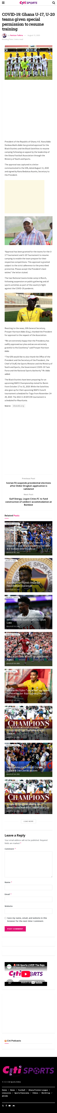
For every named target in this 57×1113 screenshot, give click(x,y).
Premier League (12, 524)
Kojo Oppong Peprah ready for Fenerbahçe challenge (23, 584)
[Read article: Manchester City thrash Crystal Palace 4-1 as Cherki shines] (28, 760)
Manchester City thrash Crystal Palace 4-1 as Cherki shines (25, 769)
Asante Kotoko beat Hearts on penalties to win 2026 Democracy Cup (28, 806)
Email (8, 894)
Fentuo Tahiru (16, 35)
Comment (10, 849)
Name (8, 882)
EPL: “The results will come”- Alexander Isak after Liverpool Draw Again (27, 656)
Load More (28, 821)
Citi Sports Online (14, 1082)
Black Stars (11, 560)
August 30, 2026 (14, 553)
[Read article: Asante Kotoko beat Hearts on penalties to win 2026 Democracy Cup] (28, 797)
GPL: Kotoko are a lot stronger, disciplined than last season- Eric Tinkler (26, 730)
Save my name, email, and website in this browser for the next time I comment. (27, 919)
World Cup (45, 1093)
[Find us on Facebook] (6, 1105)
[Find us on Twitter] (3, 1105)
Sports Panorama (21, 1093)
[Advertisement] (28, 110)
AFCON (5, 1096)
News (12, 1090)
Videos (35, 1093)
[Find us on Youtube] (9, 1105)
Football (21, 1090)
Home (4, 1090)
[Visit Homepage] (28, 2)
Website (9, 906)
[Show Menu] (3, 2)
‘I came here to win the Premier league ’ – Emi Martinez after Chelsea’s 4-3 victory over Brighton (28, 545)
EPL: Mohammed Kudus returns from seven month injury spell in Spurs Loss (28, 619)
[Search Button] (53, 2)
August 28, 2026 (14, 774)
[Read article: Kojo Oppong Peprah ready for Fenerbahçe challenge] (28, 575)
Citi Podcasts (14, 1040)
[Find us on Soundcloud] (13, 1105)
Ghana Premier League (15, 708)
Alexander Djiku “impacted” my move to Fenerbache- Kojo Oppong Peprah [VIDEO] (28, 693)
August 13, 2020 (34, 35)
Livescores (6, 1093)
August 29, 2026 (14, 589)
